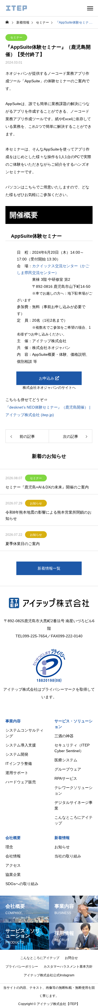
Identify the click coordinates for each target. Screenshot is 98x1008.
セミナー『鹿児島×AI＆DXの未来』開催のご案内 (47, 487)
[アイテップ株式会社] (16, 8)
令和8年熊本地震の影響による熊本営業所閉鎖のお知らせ (48, 515)
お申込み (47, 378)
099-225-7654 (35, 636)
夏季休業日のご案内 (22, 543)
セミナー (16, 37)
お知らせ (36, 503)
